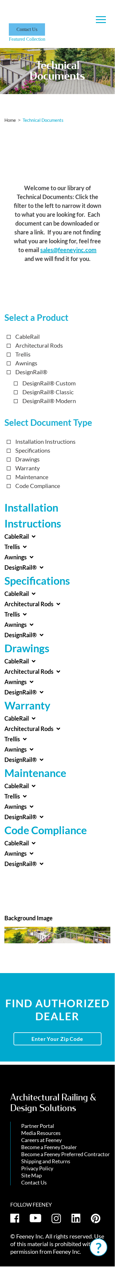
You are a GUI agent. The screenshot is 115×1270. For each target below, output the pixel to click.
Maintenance (31, 476)
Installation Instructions (45, 441)
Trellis (23, 354)
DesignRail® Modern (49, 400)
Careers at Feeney (41, 1140)
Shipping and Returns (45, 1161)
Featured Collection (27, 39)
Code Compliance (37, 485)
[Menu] (101, 19)
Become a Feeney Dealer (49, 1147)
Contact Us (26, 29)
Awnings (26, 363)
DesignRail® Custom (49, 383)
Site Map (31, 1175)
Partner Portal (37, 1126)
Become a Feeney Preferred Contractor (65, 1154)
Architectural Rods (39, 345)
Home (10, 120)
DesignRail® (31, 371)
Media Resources (41, 1133)
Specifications (32, 450)
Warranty (27, 467)
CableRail (27, 336)
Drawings (27, 459)
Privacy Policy (37, 1168)
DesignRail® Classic (48, 391)
